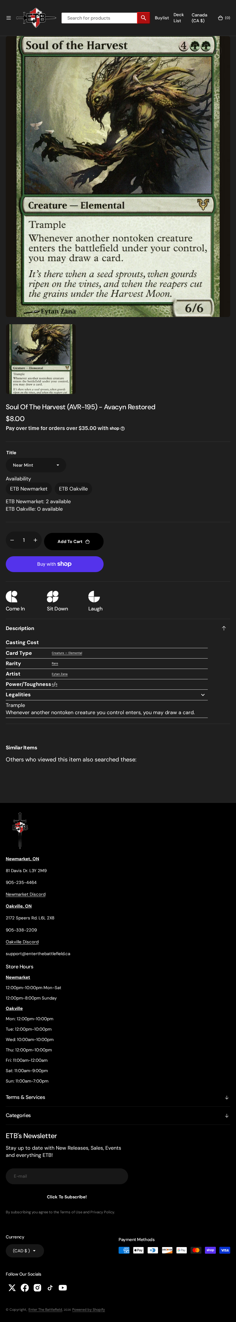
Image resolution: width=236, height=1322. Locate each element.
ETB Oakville (73, 488)
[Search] (143, 18)
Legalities (18, 694)
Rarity (13, 663)
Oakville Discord (22, 942)
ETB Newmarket (28, 488)
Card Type (19, 653)
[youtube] (62, 1287)
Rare (55, 663)
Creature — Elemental (67, 653)
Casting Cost (22, 642)
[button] (9, 18)
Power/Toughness (28, 684)
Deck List (179, 18)
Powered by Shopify (88, 1309)
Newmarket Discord (25, 894)
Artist (13, 673)
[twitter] (12, 1287)
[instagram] (37, 1287)
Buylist (162, 18)
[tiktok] (50, 1287)
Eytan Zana (60, 674)
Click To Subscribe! (67, 1197)
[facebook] (24, 1287)
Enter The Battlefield (45, 1309)
